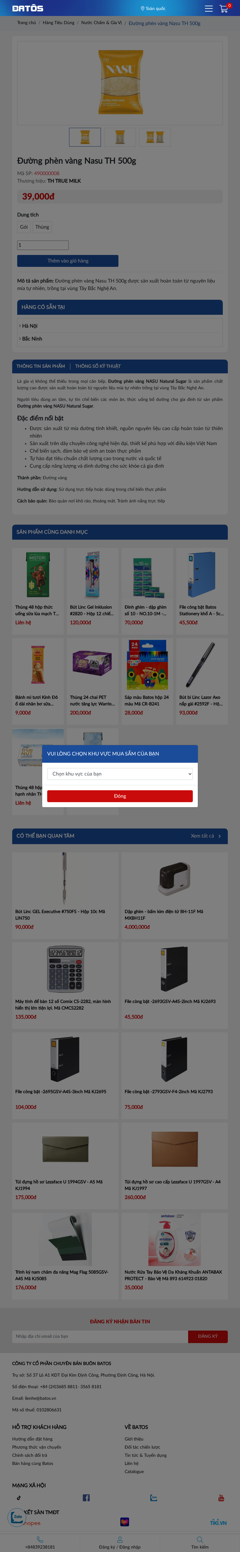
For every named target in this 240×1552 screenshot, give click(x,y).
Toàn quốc (155, 9)
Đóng (120, 796)
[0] (223, 9)
